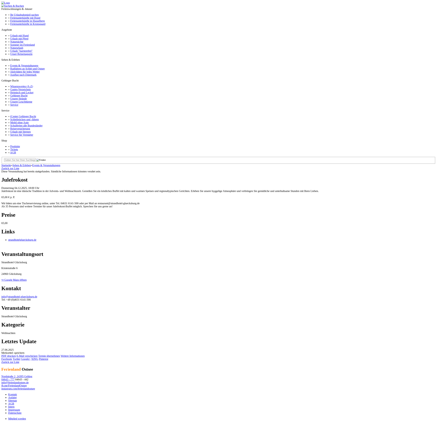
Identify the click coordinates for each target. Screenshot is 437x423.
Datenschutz (15, 412)
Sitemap (12, 400)
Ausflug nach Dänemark (23, 74)
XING (34, 359)
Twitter (16, 359)
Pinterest (43, 359)
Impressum (14, 409)
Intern (11, 406)
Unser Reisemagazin (21, 54)
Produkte (15, 146)
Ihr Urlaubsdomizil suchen (24, 14)
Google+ (26, 359)
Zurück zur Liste (10, 168)
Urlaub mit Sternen (20, 131)
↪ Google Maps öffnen (14, 279)
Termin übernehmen (49, 355)
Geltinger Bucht (18, 95)
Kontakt (12, 394)
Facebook (6, 359)
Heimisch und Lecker (21, 92)
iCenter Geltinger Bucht (23, 116)
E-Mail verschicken (27, 355)
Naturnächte (16, 41)
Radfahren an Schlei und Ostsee (27, 68)
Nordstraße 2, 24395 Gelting (16, 376)
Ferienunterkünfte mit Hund (25, 17)
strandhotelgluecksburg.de (22, 239)
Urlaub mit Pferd (19, 38)
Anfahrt (12, 397)
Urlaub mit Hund (19, 35)
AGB (13, 152)
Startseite (6, 165)
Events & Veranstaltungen (24, 65)
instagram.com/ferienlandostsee (18, 388)
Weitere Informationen (73, 355)
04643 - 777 (8, 379)
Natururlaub (16, 47)
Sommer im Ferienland (22, 44)
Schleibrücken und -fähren (24, 119)
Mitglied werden (17, 418)
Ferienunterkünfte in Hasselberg (27, 20)
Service (14, 104)
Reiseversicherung (20, 128)
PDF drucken (8, 355)
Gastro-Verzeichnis (20, 89)
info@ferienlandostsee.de (15, 382)
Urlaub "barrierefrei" (21, 50)
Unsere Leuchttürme (21, 101)
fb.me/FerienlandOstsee (14, 385)
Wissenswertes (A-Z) (21, 86)
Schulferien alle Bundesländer (26, 125)
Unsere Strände (18, 98)
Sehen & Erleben (21, 165)
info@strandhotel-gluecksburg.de (19, 296)
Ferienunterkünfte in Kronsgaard (27, 24)
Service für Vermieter (21, 134)
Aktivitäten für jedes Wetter (25, 71)
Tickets (14, 149)
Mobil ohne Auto (19, 122)
